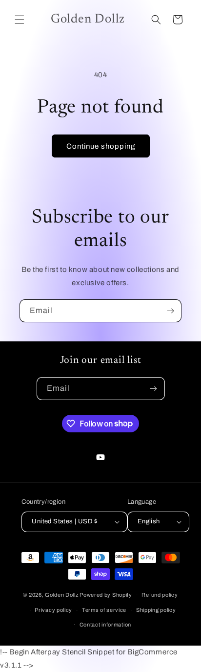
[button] (19, 19)
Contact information (105, 624)
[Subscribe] (170, 310)
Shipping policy (156, 610)
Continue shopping (100, 146)
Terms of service (104, 610)
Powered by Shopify (106, 595)
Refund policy (159, 595)
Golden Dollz (61, 595)
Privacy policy (53, 610)
